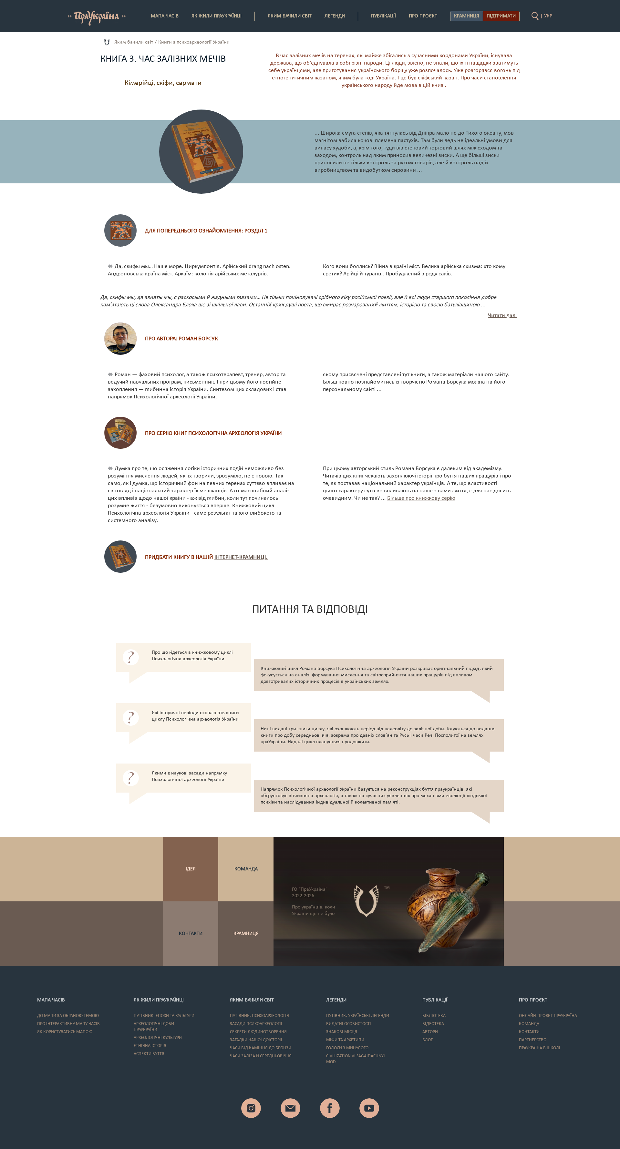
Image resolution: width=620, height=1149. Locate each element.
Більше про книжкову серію (421, 498)
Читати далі (502, 316)
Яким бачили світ (133, 42)
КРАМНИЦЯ (246, 933)
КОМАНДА (246, 869)
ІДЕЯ (191, 869)
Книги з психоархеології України (194, 42)
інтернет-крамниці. (241, 557)
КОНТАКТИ (190, 933)
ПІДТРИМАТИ (501, 16)
